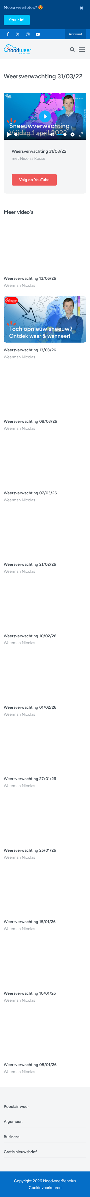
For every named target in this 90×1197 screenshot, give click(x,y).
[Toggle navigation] (81, 49)
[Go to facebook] (8, 34)
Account (75, 34)
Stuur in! (16, 20)
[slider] (24, 134)
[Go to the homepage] (17, 49)
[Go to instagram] (28, 34)
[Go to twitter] (18, 34)
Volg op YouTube (34, 179)
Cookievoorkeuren (45, 1187)
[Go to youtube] (38, 34)
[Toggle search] (72, 49)
